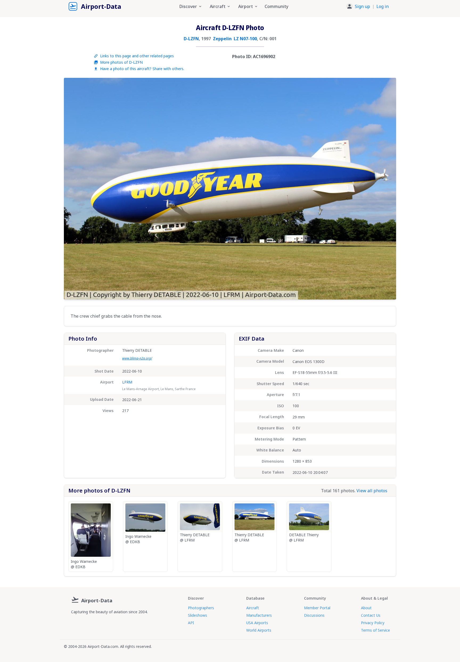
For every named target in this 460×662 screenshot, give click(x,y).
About (366, 607)
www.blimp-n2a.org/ (137, 358)
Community (276, 6)
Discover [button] (188, 6)
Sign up (362, 6)
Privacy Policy (372, 622)
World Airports (258, 630)
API (191, 622)
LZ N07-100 (245, 39)
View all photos (371, 491)
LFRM (127, 382)
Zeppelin (222, 39)
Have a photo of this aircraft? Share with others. (142, 68)
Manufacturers (259, 615)
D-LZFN (191, 39)
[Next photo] (386, 188)
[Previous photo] (73, 188)
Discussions (314, 615)
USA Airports (257, 622)
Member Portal (317, 607)
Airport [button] (245, 6)
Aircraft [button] (217, 6)
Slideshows (197, 615)
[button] (367, 6)
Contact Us (370, 615)
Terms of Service (375, 630)
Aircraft (252, 607)
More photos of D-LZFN (121, 62)
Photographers (201, 607)
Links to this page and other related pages (137, 55)
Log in (382, 6)
